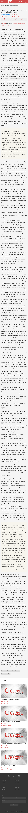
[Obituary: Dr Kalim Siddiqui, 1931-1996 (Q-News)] (14, 713)
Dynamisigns (20, 811)
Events (3, 787)
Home (3, 5)
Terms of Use (18, 785)
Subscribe (17, 782)
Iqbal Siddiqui (5, 745)
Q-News (4, 723)
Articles (7, 5)
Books (3, 785)
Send (14, 804)
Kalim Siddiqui (5, 701)
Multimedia (4, 791)
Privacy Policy (18, 787)
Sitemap (16, 791)
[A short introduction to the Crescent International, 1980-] (14, 735)
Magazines (4, 789)
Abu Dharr (15, 14)
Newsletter (17, 789)
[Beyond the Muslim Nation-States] (14, 757)
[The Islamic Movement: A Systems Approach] (14, 691)
